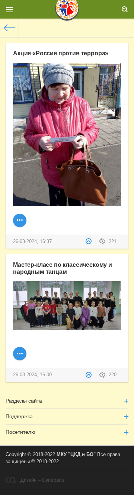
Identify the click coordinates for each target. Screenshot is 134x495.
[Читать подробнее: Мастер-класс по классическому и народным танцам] (19, 353)
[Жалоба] (89, 241)
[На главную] (9, 28)
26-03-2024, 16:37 (32, 241)
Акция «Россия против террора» (60, 53)
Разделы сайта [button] (24, 401)
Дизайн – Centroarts (42, 480)
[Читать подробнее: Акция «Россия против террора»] (19, 220)
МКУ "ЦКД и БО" (76, 454)
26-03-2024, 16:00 (32, 374)
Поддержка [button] (19, 416)
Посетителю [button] (20, 432)
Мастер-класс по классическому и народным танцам (62, 268)
